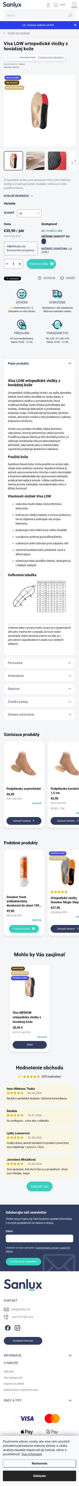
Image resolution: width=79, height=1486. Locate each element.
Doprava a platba (14, 1383)
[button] (30, 1032)
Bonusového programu (20, 250)
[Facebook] (7, 1327)
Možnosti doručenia (56, 250)
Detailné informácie (16, 195)
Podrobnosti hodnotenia (50, 57)
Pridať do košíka (38, 263)
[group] (39, 1010)
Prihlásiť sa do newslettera (23, 1261)
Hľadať (70, 15)
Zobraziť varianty (22, 821)
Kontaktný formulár (23, 1340)
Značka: (11, 67)
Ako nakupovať (13, 1377)
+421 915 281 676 (22, 1317)
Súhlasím (39, 1476)
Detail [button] (30, 1044)
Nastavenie (39, 1463)
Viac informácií (31, 1454)
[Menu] (74, 5)
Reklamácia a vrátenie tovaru (21, 1389)
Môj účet (9, 1371)
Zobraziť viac (40, 1186)
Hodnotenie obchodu (39, 1068)
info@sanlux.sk (21, 1309)
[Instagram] (16, 1327)
